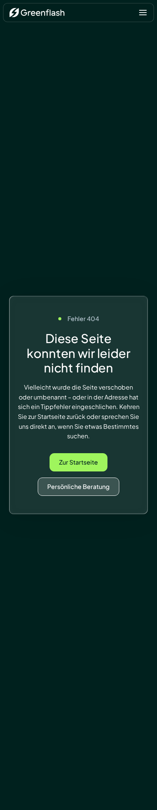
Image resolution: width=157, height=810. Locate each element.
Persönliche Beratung (78, 486)
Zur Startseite (78, 462)
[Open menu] (143, 12)
